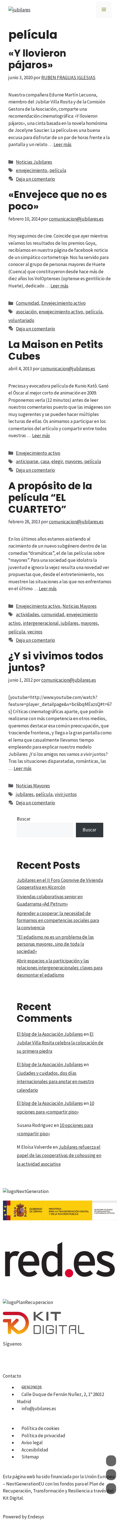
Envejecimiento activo (63, 303)
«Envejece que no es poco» (57, 200)
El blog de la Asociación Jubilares (50, 1034)
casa (44, 461)
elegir (57, 461)
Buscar (23, 819)
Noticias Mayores (80, 606)
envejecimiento (31, 170)
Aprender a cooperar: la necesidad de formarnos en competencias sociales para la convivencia (58, 920)
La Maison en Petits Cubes (55, 350)
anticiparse (27, 461)
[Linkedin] (69, 1359)
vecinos (34, 632)
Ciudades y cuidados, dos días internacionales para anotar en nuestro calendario (55, 1081)
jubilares (69, 623)
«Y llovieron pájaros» (37, 59)
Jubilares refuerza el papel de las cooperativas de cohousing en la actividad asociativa (59, 1155)
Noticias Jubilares (34, 162)
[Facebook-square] (10, 1359)
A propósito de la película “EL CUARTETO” (50, 497)
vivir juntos (66, 794)
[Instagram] (54, 1359)
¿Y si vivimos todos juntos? (56, 661)
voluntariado (21, 320)
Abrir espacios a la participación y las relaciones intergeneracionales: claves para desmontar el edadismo (59, 968)
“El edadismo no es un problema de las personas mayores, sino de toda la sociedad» (55, 944)
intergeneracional (41, 623)
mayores (73, 461)
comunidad (52, 614)
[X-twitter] (25, 1359)
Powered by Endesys (23, 1517)
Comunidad (27, 303)
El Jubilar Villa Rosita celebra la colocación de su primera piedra (60, 1042)
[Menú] (104, 9)
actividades (27, 614)
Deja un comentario (35, 179)
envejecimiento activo (61, 312)
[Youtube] (39, 1359)
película (57, 170)
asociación (26, 312)
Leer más (62, 144)
